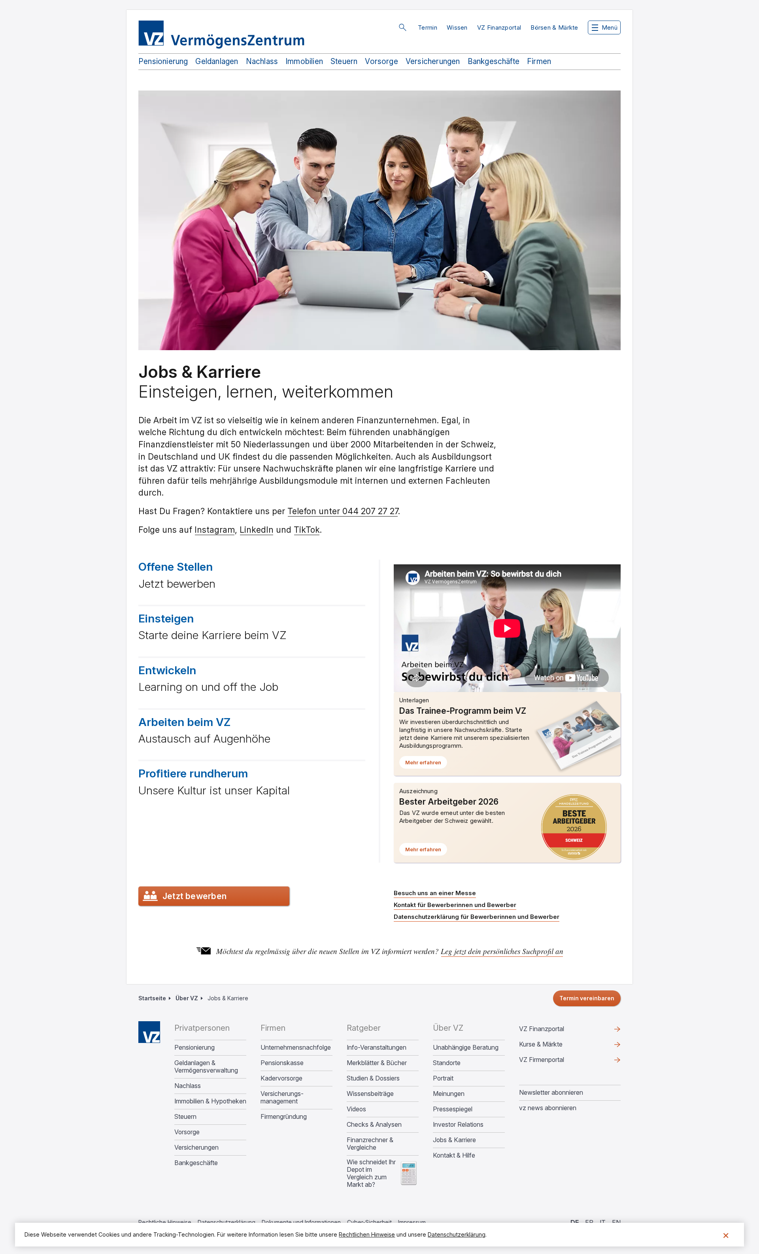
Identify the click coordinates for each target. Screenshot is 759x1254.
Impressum (412, 1222)
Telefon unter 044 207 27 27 (342, 511)
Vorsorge (381, 61)
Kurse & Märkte (553, 1046)
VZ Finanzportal (499, 27)
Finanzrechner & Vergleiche (370, 1143)
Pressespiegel (452, 1109)
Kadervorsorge (281, 1078)
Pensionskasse (282, 1063)
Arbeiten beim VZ (184, 722)
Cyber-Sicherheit (369, 1222)
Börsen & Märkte (554, 27)
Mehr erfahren (426, 764)
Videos (356, 1109)
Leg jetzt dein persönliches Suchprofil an (502, 951)
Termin (427, 27)
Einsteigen (166, 618)
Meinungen (448, 1093)
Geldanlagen (216, 61)
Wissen (457, 27)
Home (149, 1032)
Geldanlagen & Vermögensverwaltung (206, 1066)
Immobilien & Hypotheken (210, 1101)
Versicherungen (433, 61)
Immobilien (304, 61)
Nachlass (262, 61)
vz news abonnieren (547, 1108)
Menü (609, 27)
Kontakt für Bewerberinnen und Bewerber (455, 905)
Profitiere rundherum (193, 773)
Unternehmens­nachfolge (296, 1047)
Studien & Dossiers (373, 1078)
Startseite (152, 998)
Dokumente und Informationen (301, 1222)
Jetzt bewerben (194, 896)
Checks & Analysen (374, 1124)
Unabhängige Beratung (465, 1047)
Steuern (343, 61)
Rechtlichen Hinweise (367, 1234)
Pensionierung (163, 61)
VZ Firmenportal (554, 1061)
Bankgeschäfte (493, 61)
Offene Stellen (175, 566)
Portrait (443, 1078)
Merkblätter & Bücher (377, 1063)
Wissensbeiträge (370, 1093)
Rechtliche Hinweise (164, 1222)
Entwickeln (167, 670)
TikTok (307, 530)
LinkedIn (257, 530)
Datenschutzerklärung (226, 1222)
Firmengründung (284, 1116)
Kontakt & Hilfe (454, 1155)
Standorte (447, 1063)
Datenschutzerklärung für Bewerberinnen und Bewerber (476, 916)
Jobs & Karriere (454, 1140)
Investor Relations (458, 1124)
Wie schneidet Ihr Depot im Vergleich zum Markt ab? (371, 1173)
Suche (402, 27)
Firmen (539, 61)
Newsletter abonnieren (551, 1092)
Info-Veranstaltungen (376, 1047)
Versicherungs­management (282, 1097)
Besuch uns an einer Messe (435, 893)
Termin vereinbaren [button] (586, 998)
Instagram (214, 530)
